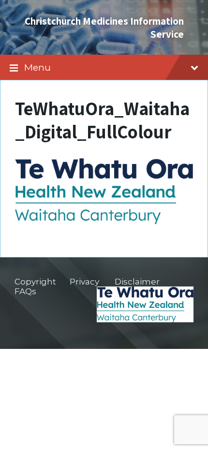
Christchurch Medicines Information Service (104, 27)
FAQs (25, 291)
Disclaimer (137, 281)
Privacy (84, 281)
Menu (37, 67)
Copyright (35, 281)
